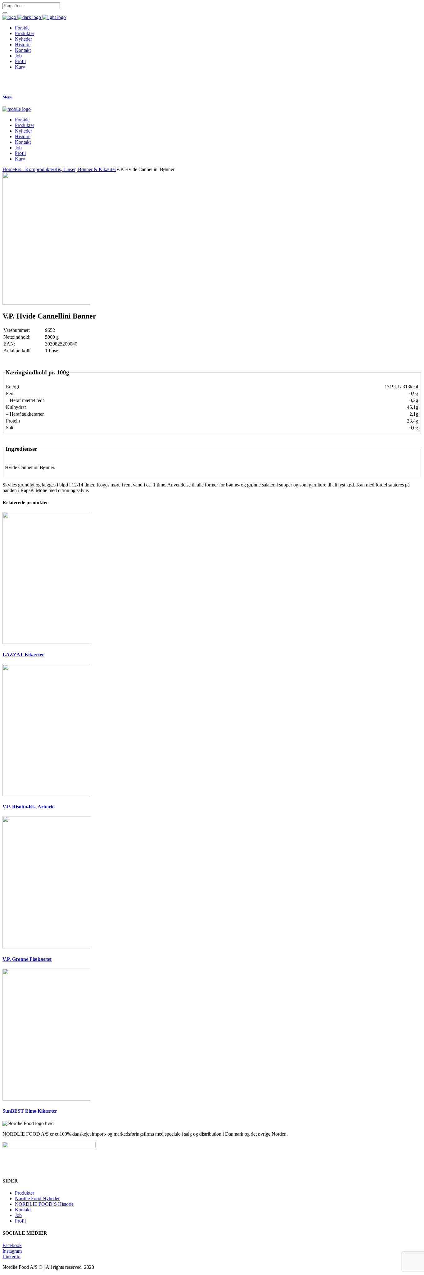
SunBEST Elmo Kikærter (29, 1111)
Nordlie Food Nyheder (37, 1198)
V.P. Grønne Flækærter (27, 959)
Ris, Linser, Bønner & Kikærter (85, 169)
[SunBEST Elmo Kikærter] (46, 1098)
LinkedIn (11, 1256)
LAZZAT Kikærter (23, 654)
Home (8, 169)
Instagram (12, 1251)
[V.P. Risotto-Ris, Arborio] (46, 794)
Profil (20, 1220)
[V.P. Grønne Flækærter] (46, 946)
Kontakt (23, 1209)
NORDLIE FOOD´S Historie (44, 1204)
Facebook (12, 1245)
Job (18, 1215)
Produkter (24, 1193)
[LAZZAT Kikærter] (46, 642)
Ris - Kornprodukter (34, 169)
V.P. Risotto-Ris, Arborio (28, 806)
